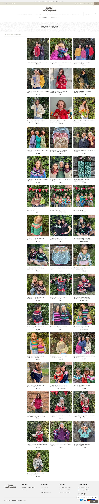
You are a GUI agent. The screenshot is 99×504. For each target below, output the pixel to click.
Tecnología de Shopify (21, 500)
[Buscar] (95, 14)
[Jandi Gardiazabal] (49, 9)
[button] (26, 14)
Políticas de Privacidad (64, 489)
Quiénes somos (44, 487)
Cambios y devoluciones (65, 487)
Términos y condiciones (65, 492)
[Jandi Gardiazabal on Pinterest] (4, 3)
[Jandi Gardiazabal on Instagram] (1, 3)
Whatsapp (24, 489)
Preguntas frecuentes (46, 492)
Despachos (43, 489)
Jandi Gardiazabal (12, 500)
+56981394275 (12, 3)
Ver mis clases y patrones (84, 3)
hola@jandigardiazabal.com (28, 487)
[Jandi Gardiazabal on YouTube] (6, 3)
